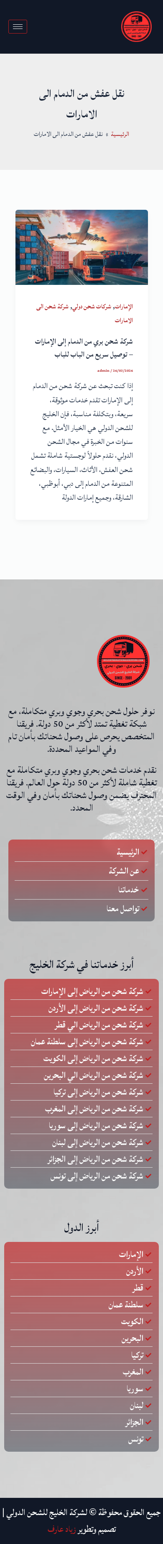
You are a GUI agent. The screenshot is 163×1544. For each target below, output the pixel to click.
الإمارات (124, 306)
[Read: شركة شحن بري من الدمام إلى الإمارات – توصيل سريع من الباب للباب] (81, 247)
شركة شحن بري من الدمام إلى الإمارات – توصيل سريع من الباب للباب (84, 348)
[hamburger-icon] (17, 27)
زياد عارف (62, 1529)
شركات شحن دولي (91, 306)
